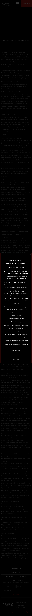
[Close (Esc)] (30, 253)
